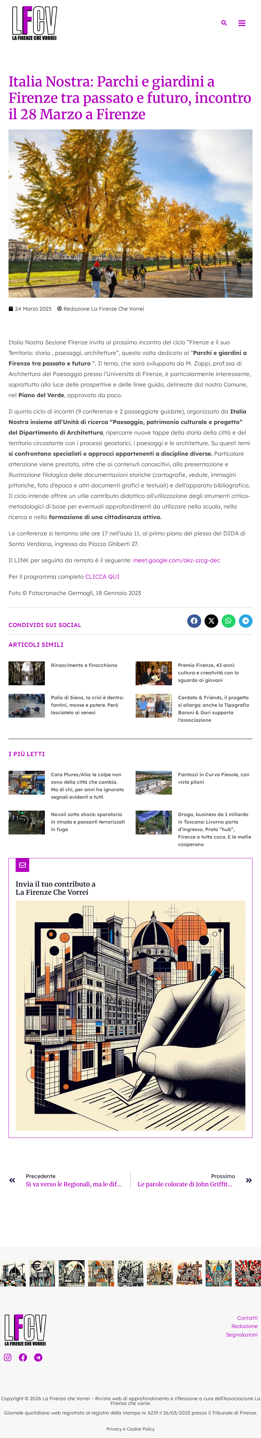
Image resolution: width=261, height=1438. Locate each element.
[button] (224, 23)
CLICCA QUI (103, 576)
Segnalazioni (242, 1334)
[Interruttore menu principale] (242, 23)
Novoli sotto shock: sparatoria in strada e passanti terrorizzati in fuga (88, 821)
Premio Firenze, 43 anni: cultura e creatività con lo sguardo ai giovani (208, 672)
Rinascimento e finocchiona (84, 665)
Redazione (244, 1326)
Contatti (247, 1317)
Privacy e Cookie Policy (130, 1429)
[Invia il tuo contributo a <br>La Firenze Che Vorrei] (22, 865)
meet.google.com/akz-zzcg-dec (176, 560)
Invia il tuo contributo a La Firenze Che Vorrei (55, 888)
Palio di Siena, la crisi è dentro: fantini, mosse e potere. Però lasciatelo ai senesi (87, 705)
